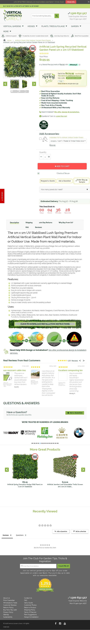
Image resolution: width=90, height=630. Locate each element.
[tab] (14, 222)
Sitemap (6, 614)
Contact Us (28, 598)
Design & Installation (31, 617)
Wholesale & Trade (10, 603)
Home (9, 40)
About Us (6, 598)
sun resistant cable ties (14, 370)
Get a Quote (28, 603)
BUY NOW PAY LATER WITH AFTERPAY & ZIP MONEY (21, 6)
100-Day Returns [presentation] (45, 222)
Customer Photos (30, 605)
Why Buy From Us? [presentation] (66, 222)
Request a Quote (48, 181)
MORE (6, 31)
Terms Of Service (30, 612)
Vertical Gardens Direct (15, 623)
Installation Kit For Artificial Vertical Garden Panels (66, 137)
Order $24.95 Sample (81, 181)
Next (34, 84)
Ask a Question (65, 181)
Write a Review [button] (81, 531)
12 (53, 443)
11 (51, 443)
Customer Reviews (10, 605)
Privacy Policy (8, 612)
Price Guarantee (8, 600)
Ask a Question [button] (62, 531)
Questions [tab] (19, 535)
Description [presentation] (14, 222)
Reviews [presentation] (38, 227)
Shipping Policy (29, 610)
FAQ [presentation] (27, 227)
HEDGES (31, 26)
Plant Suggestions (30, 614)
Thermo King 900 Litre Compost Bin (61, 384)
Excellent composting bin (70, 370)
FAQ (25, 600)
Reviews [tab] (6, 535)
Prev (5, 84)
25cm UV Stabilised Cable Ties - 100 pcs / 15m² (7, 384)
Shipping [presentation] (29, 222)
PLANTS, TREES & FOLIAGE (53, 26)
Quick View (45, 142)
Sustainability (7, 617)
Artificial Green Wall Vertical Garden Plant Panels (33, 40)
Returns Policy (8, 607)
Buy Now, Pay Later (10, 610)
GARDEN (75, 26)
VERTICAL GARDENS (12, 26)
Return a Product (30, 607)
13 (55, 443)
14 (57, 443)
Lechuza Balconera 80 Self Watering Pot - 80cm (34, 382)
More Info (71, 2)
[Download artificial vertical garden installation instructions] (45, 329)
